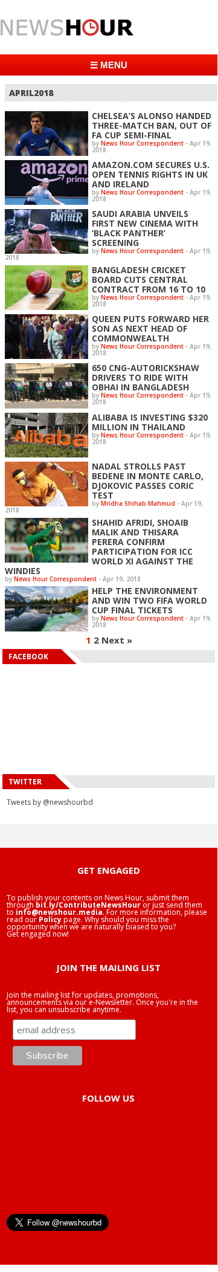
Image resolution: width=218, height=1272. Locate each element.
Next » (116, 640)
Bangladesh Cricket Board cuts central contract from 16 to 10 (148, 279)
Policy (50, 919)
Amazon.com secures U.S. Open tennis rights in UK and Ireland (151, 174)
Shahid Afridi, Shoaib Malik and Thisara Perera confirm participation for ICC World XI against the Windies (99, 546)
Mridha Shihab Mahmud (138, 503)
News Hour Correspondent (142, 143)
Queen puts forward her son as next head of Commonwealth (150, 328)
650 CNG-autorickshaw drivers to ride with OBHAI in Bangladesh (145, 377)
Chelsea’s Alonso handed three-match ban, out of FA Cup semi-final (151, 125)
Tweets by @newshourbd (50, 802)
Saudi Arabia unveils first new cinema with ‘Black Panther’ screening (145, 228)
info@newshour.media (59, 912)
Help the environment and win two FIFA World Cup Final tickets (149, 600)
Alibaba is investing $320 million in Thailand (150, 422)
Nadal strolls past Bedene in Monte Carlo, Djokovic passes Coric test (148, 480)
